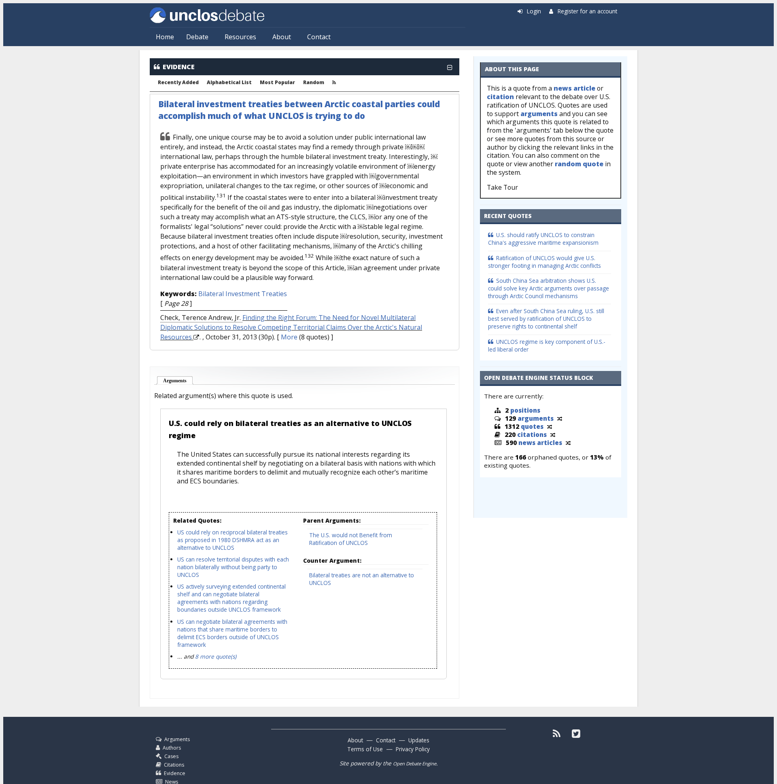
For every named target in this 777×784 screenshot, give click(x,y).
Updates (418, 740)
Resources (240, 36)
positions (525, 410)
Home (165, 36)
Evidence (174, 773)
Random (313, 82)
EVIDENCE (179, 66)
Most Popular (277, 82)
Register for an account (587, 11)
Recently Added (178, 82)
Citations (174, 764)
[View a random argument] (559, 418)
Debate (197, 36)
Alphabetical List (229, 82)
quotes (532, 426)
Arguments (178, 381)
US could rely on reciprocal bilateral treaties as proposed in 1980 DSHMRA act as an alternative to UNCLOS (232, 539)
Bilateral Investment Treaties (242, 293)
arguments (539, 113)
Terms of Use (365, 749)
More (289, 337)
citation (500, 96)
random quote (579, 163)
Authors (172, 747)
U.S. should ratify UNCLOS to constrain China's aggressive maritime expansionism (543, 238)
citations (532, 434)
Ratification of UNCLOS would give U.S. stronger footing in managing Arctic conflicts (544, 261)
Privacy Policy (413, 749)
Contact (319, 36)
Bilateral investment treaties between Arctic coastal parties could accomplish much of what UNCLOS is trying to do (299, 109)
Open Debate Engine (414, 764)
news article (574, 88)
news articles (540, 443)
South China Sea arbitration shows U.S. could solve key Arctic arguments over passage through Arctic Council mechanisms (548, 288)
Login (534, 11)
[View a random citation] (552, 434)
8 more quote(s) (215, 656)
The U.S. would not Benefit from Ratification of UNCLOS (350, 539)
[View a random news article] (568, 443)
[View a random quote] (549, 426)
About (281, 36)
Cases (171, 756)
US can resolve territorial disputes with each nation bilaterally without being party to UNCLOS (233, 566)
